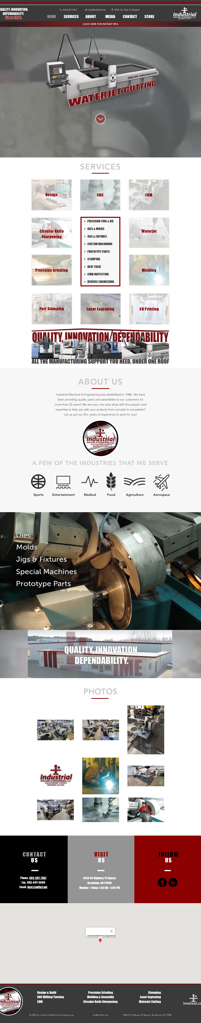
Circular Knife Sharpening (100, 1002)
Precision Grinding (100, 993)
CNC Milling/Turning (50, 997)
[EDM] (100, 72)
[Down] (100, 119)
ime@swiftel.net (100, 1015)
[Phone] (61, 9)
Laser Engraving (150, 997)
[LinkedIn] (172, 882)
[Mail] (86, 10)
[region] (51, 195)
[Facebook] (162, 882)
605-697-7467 (37, 878)
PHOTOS (100, 691)
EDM (40, 1002)
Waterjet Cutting (150, 1002)
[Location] (112, 10)
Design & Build (46, 993)
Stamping (154, 993)
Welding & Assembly (100, 997)
